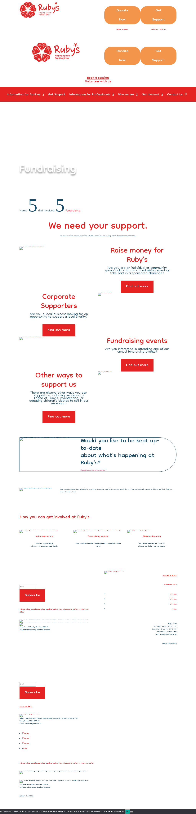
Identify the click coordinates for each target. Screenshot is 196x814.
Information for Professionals (89, 95)
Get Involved (150, 95)
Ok (127, 811)
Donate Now (122, 15)
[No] (131, 811)
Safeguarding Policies (71, 609)
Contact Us (175, 95)
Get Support (158, 15)
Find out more (137, 286)
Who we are (126, 95)
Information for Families (23, 95)
